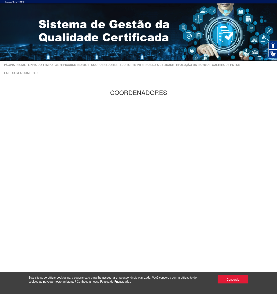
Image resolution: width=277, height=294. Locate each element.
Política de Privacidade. (115, 281)
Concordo (233, 279)
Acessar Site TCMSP (15, 2)
